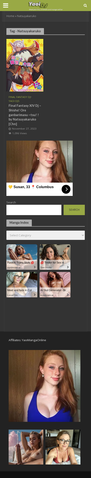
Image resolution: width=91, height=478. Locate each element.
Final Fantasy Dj (19, 97)
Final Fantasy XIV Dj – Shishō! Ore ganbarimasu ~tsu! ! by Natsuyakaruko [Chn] (25, 115)
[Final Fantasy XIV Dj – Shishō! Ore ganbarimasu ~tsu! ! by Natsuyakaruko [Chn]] (25, 65)
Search (11, 202)
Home (10, 16)
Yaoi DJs (14, 101)
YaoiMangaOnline (34, 340)
